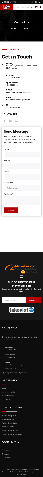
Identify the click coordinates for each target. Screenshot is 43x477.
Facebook (7, 450)
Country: (8, 182)
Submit (11, 210)
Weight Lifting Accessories (12, 434)
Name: (7, 149)
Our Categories (8, 396)
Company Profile (8, 392)
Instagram (8, 454)
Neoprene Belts (8, 427)
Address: (8, 194)
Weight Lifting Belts (9, 423)
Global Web (21, 474)
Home (14, 28)
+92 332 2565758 (9, 2)
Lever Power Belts (8, 419)
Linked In (7, 458)
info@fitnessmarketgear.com (18, 100)
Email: (7, 171)
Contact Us (6, 399)
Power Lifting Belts (9, 416)
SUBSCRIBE (33, 300)
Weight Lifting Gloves (10, 431)
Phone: (7, 160)
